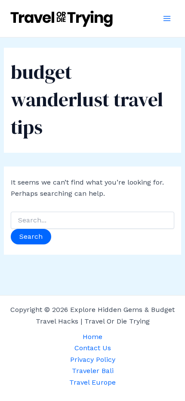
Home (92, 337)
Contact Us (92, 348)
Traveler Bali (93, 371)
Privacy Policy (92, 359)
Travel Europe (92, 382)
